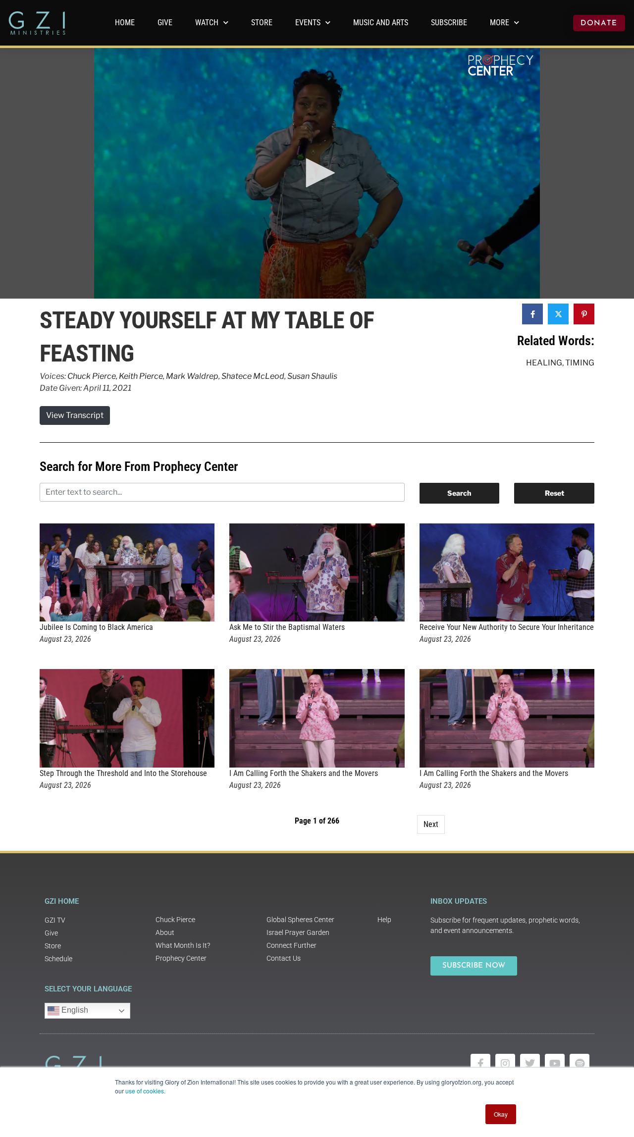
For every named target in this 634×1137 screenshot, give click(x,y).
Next (430, 824)
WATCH (206, 22)
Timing (579, 362)
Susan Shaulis (312, 376)
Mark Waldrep (192, 376)
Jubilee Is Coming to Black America (96, 627)
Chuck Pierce (91, 376)
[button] (317, 173)
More (499, 22)
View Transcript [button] (75, 415)
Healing (544, 362)
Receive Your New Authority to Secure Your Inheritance (507, 627)
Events (307, 22)
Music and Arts (380, 22)
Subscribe (449, 22)
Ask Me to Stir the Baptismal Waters (287, 627)
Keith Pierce (141, 376)
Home (125, 22)
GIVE (165, 22)
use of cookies (144, 1090)
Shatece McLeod (252, 376)
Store (261, 22)
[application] (317, 173)
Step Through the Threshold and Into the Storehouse (123, 773)
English (73, 1010)
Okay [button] (501, 1114)
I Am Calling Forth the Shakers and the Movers (303, 773)
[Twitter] (530, 1064)
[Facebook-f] (480, 1064)
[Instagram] (505, 1064)
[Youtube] (555, 1064)
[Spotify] (579, 1064)
